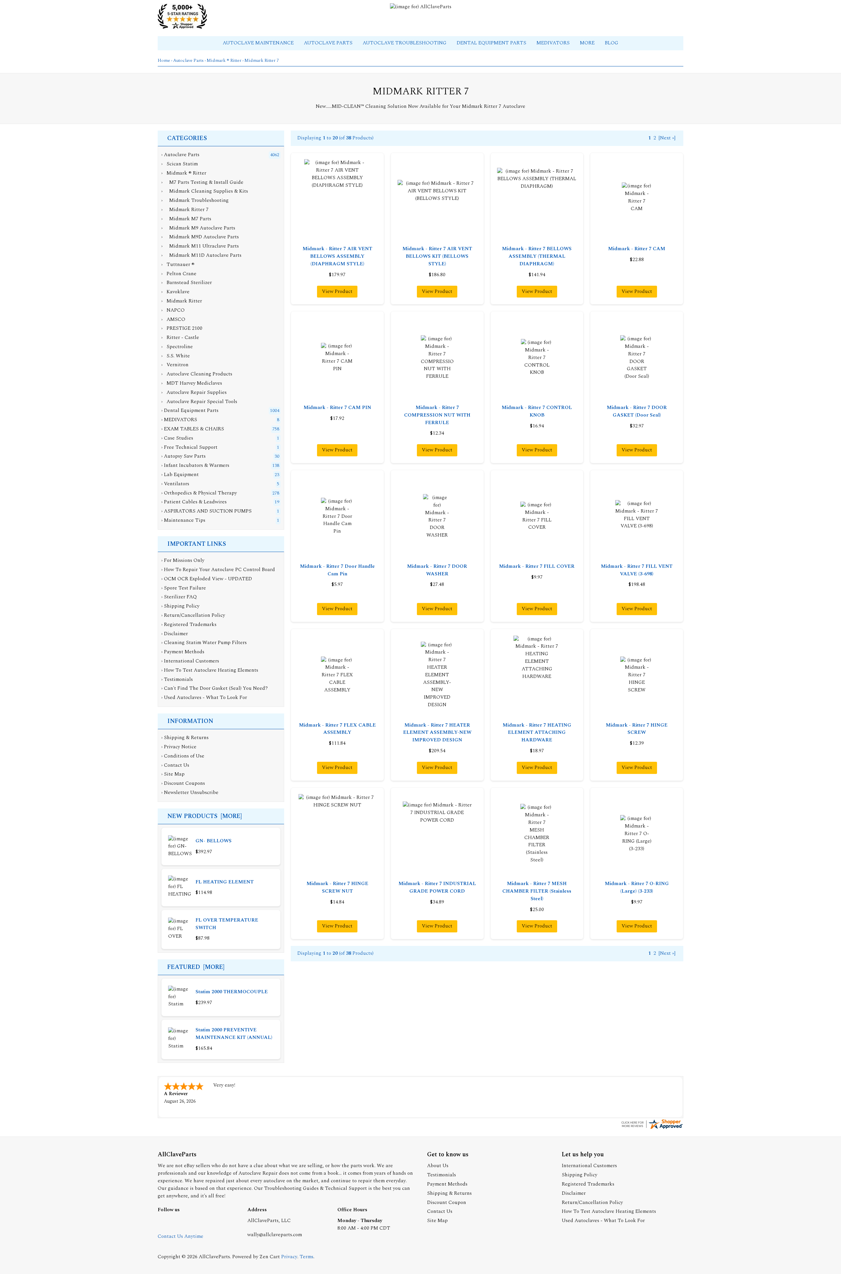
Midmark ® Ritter (224, 60)
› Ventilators (175, 484)
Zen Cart (270, 1257)
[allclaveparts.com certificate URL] (651, 1128)
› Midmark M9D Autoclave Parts (200, 237)
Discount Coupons (184, 783)
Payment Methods (447, 1184)
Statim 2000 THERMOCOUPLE (231, 992)
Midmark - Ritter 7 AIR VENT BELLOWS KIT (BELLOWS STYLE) (437, 256)
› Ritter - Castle (180, 337)
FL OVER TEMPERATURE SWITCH (226, 923)
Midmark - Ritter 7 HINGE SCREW (637, 728)
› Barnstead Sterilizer (186, 282)
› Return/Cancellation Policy (193, 615)
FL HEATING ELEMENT (224, 882)
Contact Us (176, 765)
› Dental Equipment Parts (189, 410)
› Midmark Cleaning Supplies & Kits (204, 191)
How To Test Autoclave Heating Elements (609, 1211)
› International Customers (190, 661)
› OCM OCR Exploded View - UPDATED (206, 579)
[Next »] (667, 138)
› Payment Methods (182, 652)
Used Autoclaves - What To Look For (603, 1220)
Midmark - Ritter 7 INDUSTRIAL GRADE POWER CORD (437, 887)
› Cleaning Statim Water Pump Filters (204, 642)
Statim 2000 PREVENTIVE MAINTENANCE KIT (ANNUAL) (233, 1033)
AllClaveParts (214, 1257)
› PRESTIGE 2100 (181, 328)
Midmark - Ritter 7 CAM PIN (337, 407)
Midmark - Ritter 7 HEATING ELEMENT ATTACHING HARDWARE (537, 732)
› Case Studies (177, 438)
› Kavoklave (175, 292)
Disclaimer (574, 1193)
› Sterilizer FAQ (179, 597)
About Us (437, 1165)
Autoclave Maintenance (259, 43)
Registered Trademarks (588, 1184)
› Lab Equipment (180, 474)
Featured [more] (195, 967)
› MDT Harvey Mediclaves (191, 383)
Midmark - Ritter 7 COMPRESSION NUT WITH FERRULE (437, 415)
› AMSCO (173, 319)
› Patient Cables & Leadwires (194, 502)
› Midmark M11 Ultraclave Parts (200, 246)
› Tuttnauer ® (177, 264)
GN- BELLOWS (213, 841)
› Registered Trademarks (188, 624)
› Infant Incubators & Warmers (195, 465)
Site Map (174, 774)
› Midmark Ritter (181, 301)
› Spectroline (177, 346)
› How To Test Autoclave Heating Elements (209, 670)
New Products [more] (204, 816)
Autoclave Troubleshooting (405, 43)
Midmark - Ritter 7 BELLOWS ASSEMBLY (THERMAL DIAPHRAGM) (537, 256)
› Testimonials (177, 679)
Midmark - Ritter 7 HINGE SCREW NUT (337, 887)
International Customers (589, 1165)
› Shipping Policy (180, 606)
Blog (611, 43)
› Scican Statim (179, 164)
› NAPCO (173, 310)
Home (164, 60)
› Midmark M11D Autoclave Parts (201, 255)
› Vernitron (175, 365)
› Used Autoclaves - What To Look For (204, 697)
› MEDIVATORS (179, 419)
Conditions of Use (184, 756)
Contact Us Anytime (180, 1236)
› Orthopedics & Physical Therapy (199, 493)
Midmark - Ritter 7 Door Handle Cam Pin (337, 570)
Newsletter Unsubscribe (191, 792)
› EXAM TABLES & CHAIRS (192, 429)
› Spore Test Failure (183, 588)
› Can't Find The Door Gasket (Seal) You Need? (214, 688)
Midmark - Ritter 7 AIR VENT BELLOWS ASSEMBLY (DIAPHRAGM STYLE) (337, 256)
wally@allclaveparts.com (274, 1234)
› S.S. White (175, 356)
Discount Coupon (446, 1202)
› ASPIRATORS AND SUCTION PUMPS (206, 511)
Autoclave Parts (329, 43)
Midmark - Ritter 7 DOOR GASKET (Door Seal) (637, 411)
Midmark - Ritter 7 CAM (636, 248)
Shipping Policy (579, 1175)
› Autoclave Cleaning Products (196, 374)
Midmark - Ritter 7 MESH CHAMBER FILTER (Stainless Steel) (536, 891)
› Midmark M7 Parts (186, 219)
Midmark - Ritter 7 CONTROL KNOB (537, 411)
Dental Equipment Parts (492, 43)
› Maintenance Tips (183, 520)
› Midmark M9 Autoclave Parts (198, 228)
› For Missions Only (182, 560)
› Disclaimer (174, 633)
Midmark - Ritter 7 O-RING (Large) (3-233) (637, 887)
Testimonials (441, 1175)
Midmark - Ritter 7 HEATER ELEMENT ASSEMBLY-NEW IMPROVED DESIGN (437, 732)
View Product (337, 291)
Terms (306, 1257)
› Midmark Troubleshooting (195, 200)
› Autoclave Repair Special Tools (199, 401)
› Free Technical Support (189, 447)
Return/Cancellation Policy (592, 1202)
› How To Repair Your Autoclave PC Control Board (218, 569)
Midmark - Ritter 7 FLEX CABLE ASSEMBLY (337, 728)
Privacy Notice (180, 747)
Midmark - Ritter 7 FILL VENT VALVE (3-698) (636, 570)
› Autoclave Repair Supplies (194, 392)
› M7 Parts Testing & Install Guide (202, 182)
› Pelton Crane (178, 273)
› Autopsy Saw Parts (183, 456)
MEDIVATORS (553, 43)
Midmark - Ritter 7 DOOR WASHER (437, 570)
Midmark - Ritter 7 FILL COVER (537, 566)
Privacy (289, 1257)
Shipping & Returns (186, 737)
